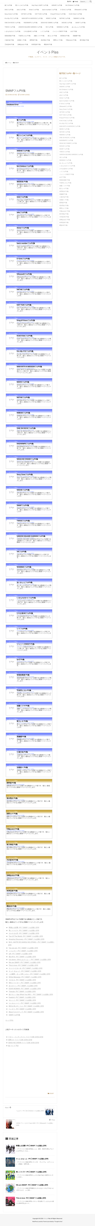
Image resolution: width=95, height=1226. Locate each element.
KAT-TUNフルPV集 (65, 115)
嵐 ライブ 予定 (13, 1046)
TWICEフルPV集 (64, 152)
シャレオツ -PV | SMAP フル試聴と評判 (23, 951)
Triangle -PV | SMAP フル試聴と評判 (22, 991)
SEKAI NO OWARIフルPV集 (68, 143)
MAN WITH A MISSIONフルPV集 (69, 126)
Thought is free (58, 1221)
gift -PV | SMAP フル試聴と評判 (20, 954)
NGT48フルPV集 (64, 132)
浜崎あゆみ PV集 (64, 219)
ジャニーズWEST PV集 (66, 174)
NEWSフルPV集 (64, 129)
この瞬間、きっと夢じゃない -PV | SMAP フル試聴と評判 (29, 974)
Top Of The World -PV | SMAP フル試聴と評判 (26, 936)
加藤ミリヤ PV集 (64, 186)
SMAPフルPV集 (14, 1015)
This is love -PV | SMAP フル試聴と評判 (23, 965)
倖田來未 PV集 (64, 191)
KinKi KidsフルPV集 (65, 120)
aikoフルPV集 (63, 95)
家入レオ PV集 (64, 188)
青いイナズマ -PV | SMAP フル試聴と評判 (24, 930)
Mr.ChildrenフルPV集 (66, 89)
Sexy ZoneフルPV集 (65, 109)
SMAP (52, 1093)
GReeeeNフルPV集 (65, 106)
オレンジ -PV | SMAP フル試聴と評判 (22, 1000)
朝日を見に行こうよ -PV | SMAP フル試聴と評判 (26, 1006)
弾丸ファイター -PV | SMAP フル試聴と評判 (25, 983)
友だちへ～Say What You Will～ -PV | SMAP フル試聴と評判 (31, 994)
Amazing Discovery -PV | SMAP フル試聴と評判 (26, 939)
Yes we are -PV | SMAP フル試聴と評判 (23, 948)
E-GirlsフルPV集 (64, 103)
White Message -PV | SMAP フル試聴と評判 (25, 977)
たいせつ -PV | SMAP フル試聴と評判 (22, 1009)
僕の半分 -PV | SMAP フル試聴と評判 (22, 957)
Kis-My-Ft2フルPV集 (66, 123)
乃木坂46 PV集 (64, 217)
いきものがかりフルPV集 (67, 166)
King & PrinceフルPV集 (66, 118)
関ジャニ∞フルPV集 (65, 81)
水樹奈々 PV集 (64, 200)
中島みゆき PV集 (64, 211)
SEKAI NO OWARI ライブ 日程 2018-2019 (23, 1043)
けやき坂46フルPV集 (66, 169)
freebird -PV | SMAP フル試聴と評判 (22, 997)
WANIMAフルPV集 (65, 160)
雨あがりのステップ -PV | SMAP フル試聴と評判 (26, 1012)
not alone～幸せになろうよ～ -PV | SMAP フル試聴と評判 (30, 959)
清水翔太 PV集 (64, 205)
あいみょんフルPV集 (65, 163)
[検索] (90, 1)
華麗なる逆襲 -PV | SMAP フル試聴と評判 (24, 927)
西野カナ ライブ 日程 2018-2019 (20, 1040)
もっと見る (9, 1020)
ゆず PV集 (62, 177)
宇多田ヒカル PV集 (65, 183)
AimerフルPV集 (64, 98)
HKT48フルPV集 (64, 112)
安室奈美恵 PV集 (64, 180)
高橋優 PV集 (63, 194)
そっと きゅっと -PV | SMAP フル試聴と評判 (25, 971)
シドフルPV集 (63, 171)
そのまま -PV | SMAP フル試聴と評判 (22, 980)
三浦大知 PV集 (64, 197)
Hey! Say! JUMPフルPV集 (67, 84)
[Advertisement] (30, 79)
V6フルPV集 (63, 157)
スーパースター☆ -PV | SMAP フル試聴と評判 (25, 968)
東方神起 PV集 (64, 214)
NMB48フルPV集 (64, 135)
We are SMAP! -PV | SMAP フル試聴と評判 (24, 962)
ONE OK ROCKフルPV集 (67, 137)
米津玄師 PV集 (64, 222)
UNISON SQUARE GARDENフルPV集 (71, 154)
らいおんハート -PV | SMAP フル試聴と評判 (25, 1003)
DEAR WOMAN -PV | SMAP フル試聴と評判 (25, 989)
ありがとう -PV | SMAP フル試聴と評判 (23, 986)
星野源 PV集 (63, 202)
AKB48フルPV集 (64, 86)
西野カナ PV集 (64, 208)
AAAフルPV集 (63, 92)
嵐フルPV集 (63, 78)
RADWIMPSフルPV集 (66, 140)
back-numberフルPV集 (66, 101)
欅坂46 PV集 (63, 225)
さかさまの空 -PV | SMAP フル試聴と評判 (24, 933)
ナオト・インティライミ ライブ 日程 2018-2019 (25, 1037)
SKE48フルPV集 (64, 146)
